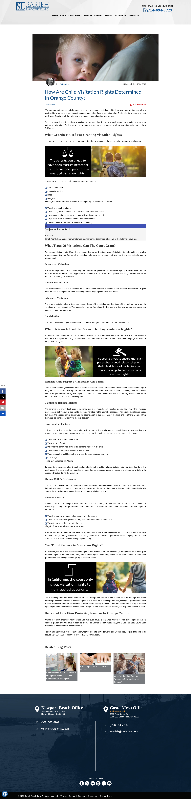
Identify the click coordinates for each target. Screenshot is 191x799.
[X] (3, 397)
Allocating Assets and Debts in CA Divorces (95, 668)
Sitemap (81, 796)
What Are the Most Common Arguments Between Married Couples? (126, 679)
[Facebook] (81, 783)
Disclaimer (92, 796)
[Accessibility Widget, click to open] (5, 794)
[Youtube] (109, 783)
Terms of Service (67, 796)
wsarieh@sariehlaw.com (55, 728)
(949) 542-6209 (50, 722)
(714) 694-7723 (119, 725)
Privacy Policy (106, 796)
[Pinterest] (3, 402)
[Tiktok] (104, 783)
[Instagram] (98, 783)
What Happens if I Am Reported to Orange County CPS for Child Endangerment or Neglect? (61, 676)
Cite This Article (139, 105)
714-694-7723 (160, 10)
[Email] (3, 408)
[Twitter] (87, 783)
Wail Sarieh (64, 84)
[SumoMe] (3, 413)
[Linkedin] (93, 783)
